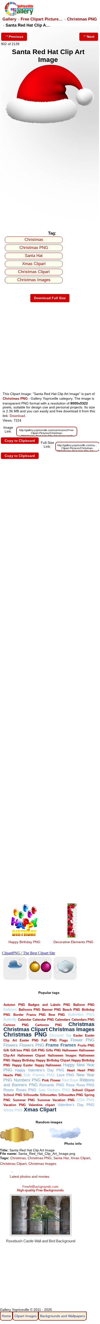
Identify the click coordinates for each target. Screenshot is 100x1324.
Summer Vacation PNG (56, 1100)
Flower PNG (82, 1040)
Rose (70, 1085)
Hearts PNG (12, 1075)
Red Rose (70, 1080)
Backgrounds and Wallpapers (62, 1316)
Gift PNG (37, 1050)
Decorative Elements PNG (73, 942)
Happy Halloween (48, 1065)
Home (6, 1316)
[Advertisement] (50, 176)
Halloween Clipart (31, 1055)
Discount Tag (60, 1035)
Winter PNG (13, 1110)
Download (17, 416)
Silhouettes (48, 1095)
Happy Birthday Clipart (53, 1060)
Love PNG (66, 1075)
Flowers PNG (31, 1045)
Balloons (10, 1009)
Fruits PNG (86, 1045)
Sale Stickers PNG (54, 1090)
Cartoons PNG (48, 1025)
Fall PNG (49, 1040)
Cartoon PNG (15, 1025)
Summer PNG (24, 1100)
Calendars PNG (83, 1019)
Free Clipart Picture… (42, 19)
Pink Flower (51, 1080)
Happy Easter (22, 1065)
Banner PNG (51, 1009)
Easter (78, 1035)
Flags (63, 1040)
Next (90, 37)
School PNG (12, 1095)
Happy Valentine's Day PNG (39, 1070)
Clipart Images (25, 1316)
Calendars (62, 1019)
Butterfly (10, 1019)
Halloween (70, 1050)
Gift (6, 1050)
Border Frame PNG (29, 1015)
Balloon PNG (84, 1005)
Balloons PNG (29, 1009)
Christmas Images (33, 279)
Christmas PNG (82, 19)
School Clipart (83, 1090)
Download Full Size (50, 298)
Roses (8, 1090)
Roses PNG (26, 1090)
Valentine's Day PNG (76, 1105)
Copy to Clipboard (20, 441)
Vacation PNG (14, 1105)
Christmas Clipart (34, 271)
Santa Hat (34, 255)
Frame (52, 1044)
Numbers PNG (27, 1080)
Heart (71, 1070)
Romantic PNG (51, 1085)
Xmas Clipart (34, 263)
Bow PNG (57, 1015)
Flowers (10, 1045)
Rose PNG (85, 1085)
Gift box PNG (20, 1050)
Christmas (34, 239)
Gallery (9, 19)
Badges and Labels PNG (49, 1005)
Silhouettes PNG (70, 1095)
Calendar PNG (43, 1019)
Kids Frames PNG (39, 1075)
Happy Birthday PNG (24, 942)
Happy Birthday (23, 1060)
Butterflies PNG (81, 1014)
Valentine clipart (42, 1105)
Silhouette (31, 1095)
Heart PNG (85, 1070)
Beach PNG (71, 1009)
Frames (68, 1044)
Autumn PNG (14, 1005)
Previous (16, 37)
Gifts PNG (53, 1050)
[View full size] (49, 123)
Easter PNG (29, 1040)
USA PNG (85, 1100)
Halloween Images (62, 1055)
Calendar (24, 1019)
